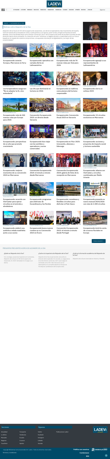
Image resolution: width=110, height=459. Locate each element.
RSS (87, 456)
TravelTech (43, 9)
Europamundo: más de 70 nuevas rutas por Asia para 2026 (67, 62)
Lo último (23, 9)
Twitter (40, 432)
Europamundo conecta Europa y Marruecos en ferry (14, 61)
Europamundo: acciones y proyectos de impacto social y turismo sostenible (94, 143)
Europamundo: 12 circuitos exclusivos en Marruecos (94, 116)
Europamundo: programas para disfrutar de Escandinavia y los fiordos (40, 201)
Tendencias (58, 9)
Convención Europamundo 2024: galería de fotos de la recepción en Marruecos (68, 172)
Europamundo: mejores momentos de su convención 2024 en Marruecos (14, 172)
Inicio (6, 23)
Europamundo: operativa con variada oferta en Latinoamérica (41, 62)
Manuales (29, 9)
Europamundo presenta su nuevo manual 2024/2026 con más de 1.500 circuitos (94, 201)
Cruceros (71, 9)
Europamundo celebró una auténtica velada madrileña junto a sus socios (14, 230)
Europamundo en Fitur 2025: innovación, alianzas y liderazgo (68, 143)
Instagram (41, 437)
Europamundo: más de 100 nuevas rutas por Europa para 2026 (14, 117)
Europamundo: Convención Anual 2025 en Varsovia (68, 116)
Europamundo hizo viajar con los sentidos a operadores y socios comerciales (40, 145)
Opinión (77, 9)
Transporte (51, 9)
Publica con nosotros (81, 449)
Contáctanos (84, 453)
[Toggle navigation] (6, 10)
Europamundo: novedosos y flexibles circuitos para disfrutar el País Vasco (68, 201)
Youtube (40, 443)
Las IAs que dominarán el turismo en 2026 (40, 89)
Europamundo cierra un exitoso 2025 (93, 89)
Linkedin (40, 440)
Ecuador (65, 9)
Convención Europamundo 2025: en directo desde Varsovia (40, 117)
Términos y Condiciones (10, 452)
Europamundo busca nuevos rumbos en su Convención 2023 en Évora (41, 230)
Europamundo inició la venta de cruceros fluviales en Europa (94, 230)
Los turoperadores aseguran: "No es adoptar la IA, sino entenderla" (14, 90)
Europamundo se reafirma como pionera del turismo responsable (67, 90)
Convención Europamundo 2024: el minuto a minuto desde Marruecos (40, 172)
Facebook (40, 435)
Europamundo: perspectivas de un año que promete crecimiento (14, 143)
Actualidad (16, 9)
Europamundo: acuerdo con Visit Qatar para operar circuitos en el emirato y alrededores (14, 202)
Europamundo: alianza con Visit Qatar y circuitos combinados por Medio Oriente (94, 174)
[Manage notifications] (106, 455)
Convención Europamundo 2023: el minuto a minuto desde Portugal (67, 230)
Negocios (36, 9)
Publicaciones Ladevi (62, 432)
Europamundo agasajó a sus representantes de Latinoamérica (94, 62)
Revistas (83, 9)
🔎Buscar (89, 9)
